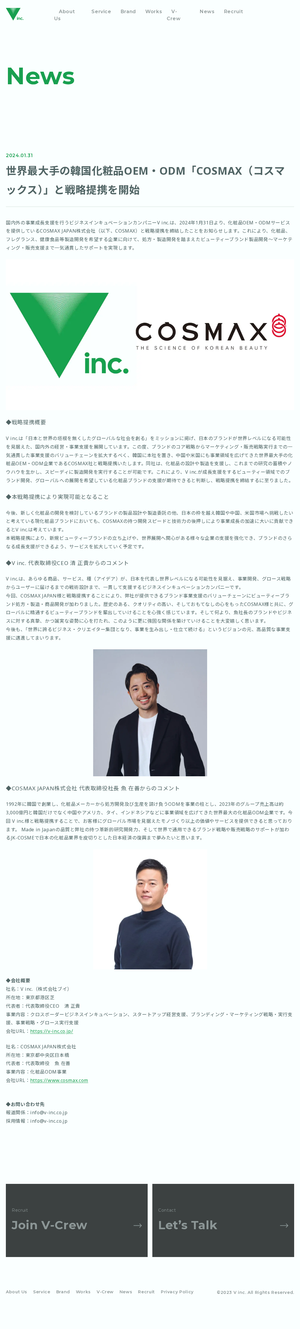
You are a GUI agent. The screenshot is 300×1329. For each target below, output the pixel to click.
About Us (64, 15)
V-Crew (174, 15)
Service (101, 11)
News (207, 11)
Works (153, 11)
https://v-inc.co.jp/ (51, 1031)
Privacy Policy (177, 1291)
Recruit (233, 11)
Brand (128, 11)
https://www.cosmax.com (59, 1080)
